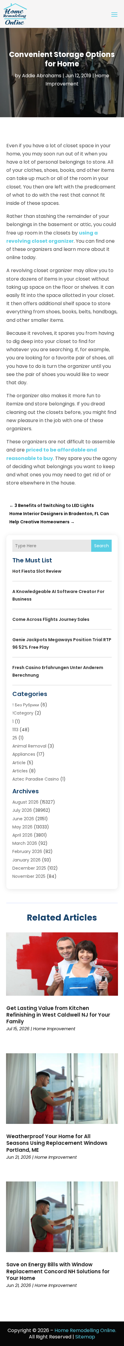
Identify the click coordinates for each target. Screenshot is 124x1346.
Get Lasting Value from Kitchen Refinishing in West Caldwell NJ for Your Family (58, 1015)
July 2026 (22, 810)
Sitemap (85, 1336)
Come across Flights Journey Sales (50, 619)
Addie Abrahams (41, 75)
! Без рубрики (25, 705)
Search (101, 546)
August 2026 (25, 802)
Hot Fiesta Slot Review (36, 571)
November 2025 (28, 876)
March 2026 (24, 843)
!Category (22, 713)
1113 (15, 730)
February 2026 (27, 851)
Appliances (23, 754)
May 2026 (22, 827)
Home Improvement (54, 1029)
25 (14, 738)
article (19, 763)
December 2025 (29, 868)
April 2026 (22, 835)
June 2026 (23, 819)
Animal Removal (29, 746)
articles (20, 771)
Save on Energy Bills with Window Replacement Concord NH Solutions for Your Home (58, 1271)
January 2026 (26, 860)
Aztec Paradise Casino (35, 779)
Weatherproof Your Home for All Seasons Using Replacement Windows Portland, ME (56, 1143)
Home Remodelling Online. (85, 1330)
